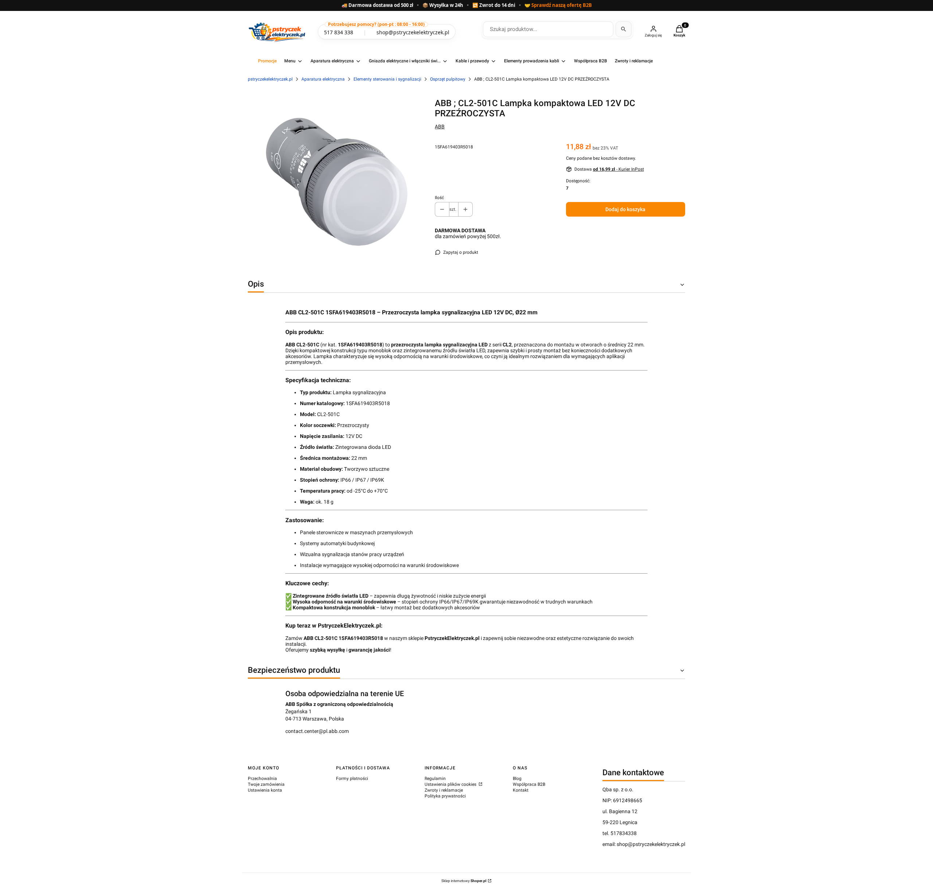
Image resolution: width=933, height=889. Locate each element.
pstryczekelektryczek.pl (270, 79)
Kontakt (520, 790)
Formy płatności (352, 778)
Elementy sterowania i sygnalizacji (387, 79)
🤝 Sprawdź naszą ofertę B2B (558, 5)
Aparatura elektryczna (323, 79)
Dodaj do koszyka (625, 209)
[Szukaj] (624, 29)
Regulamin (435, 778)
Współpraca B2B (529, 784)
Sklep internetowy (464, 881)
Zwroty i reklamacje (444, 790)
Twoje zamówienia (266, 784)
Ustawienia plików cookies (451, 784)
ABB (440, 126)
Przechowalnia (262, 778)
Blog (517, 778)
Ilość (439, 197)
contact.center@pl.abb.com (317, 731)
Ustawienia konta (265, 790)
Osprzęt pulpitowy (447, 79)
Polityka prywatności (445, 796)
